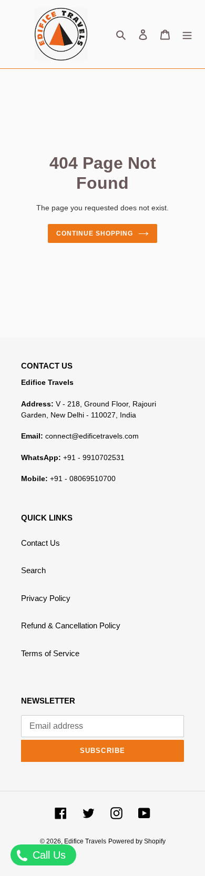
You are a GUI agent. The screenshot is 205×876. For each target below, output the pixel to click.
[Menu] (187, 34)
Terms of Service (50, 653)
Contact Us (40, 542)
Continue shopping (94, 233)
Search (33, 570)
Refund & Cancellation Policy (70, 625)
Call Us (47, 855)
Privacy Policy (45, 598)
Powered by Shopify (137, 841)
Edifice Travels (85, 841)
